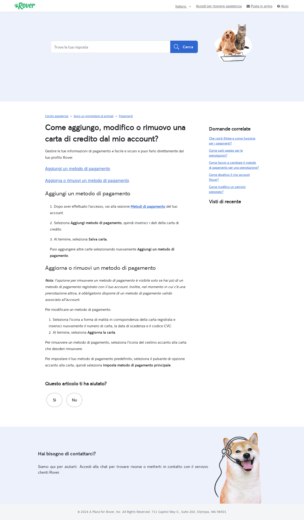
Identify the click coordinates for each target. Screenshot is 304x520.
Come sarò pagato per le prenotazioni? (226, 153)
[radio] (54, 400)
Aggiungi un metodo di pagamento (77, 168)
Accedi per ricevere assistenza (219, 6)
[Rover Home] (25, 5)
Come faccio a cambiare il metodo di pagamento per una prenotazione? (234, 165)
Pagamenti (126, 116)
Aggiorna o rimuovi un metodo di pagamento (87, 180)
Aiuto (285, 6)
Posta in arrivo (261, 6)
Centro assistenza (56, 116)
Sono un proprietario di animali (94, 116)
